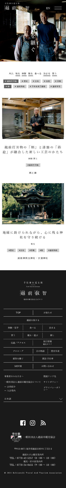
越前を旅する (33, 320)
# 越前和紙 (20, 86)
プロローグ (18, 351)
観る (30, 73)
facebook (23, 423)
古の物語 (40, 351)
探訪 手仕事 (47, 358)
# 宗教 (58, 81)
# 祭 (8, 86)
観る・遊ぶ (32, 335)
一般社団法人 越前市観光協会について (22, 382)
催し (52, 335)
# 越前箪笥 (55, 86)
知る (17, 73)
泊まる (47, 73)
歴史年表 (55, 351)
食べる (38, 73)
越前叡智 (16, 6)
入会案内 (11, 390)
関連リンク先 (49, 376)
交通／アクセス (18, 343)
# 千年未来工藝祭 (37, 86)
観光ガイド (47, 344)
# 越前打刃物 (11, 81)
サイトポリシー (50, 382)
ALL (11, 73)
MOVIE (18, 366)
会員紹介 (11, 387)
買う (54, 73)
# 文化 (36, 81)
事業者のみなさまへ (13, 376)
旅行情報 (47, 341)
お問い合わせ (47, 366)
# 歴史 (25, 81)
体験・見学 (13, 328)
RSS (43, 423)
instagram (32, 423)
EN (48, 8)
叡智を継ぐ (18, 358)
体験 (24, 73)
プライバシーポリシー (51, 388)
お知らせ (47, 312)
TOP (18, 312)
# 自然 (47, 81)
